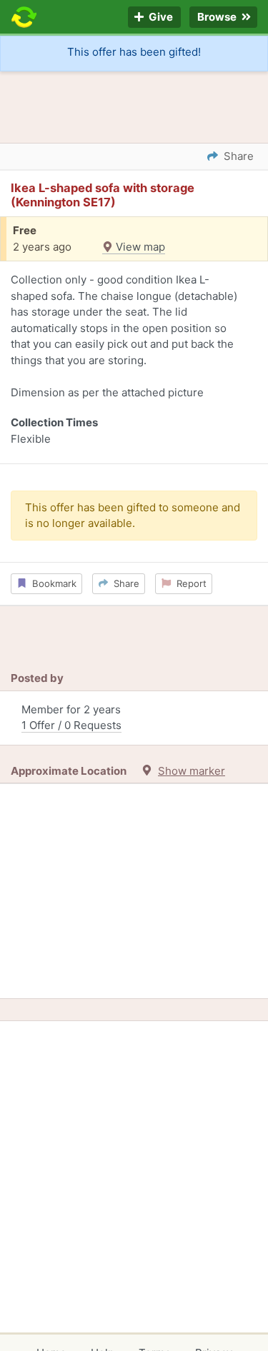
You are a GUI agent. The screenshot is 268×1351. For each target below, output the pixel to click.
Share (123, 583)
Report (189, 583)
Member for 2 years (71, 718)
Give (159, 17)
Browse (218, 17)
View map (139, 246)
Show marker (191, 771)
